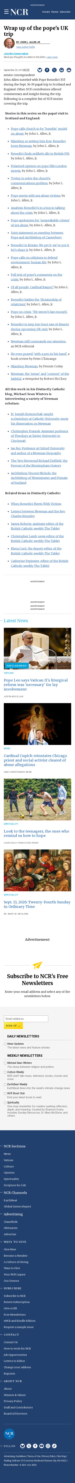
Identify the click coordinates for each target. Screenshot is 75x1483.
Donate (46, 11)
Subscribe (65, 11)
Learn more (52, 57)
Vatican (9, 673)
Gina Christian (12, 772)
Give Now (10, 1249)
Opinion (9, 1172)
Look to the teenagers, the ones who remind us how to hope (36, 833)
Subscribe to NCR (15, 1296)
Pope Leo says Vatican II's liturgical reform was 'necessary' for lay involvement (36, 684)
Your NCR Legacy (14, 1274)
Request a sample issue (19, 1327)
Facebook (35, 1446)
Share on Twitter (54, 70)
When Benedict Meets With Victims (36, 504)
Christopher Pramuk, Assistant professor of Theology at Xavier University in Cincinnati (39, 435)
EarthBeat (10, 1200)
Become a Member (16, 1255)
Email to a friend (61, 70)
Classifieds (10, 1221)
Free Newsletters (15, 1314)
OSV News (26, 772)
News (7, 748)
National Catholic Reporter (9, 1434)
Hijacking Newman (24, 366)
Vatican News (17, 665)
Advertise (10, 1234)
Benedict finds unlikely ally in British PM (40, 153)
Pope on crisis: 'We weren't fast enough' (39, 312)
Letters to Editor (14, 1361)
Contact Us (11, 1342)
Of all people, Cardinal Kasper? (32, 287)
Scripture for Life (15, 1185)
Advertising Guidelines (15, 1456)
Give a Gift (10, 1308)
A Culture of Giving (16, 1262)
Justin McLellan (13, 696)
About (8, 1388)
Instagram (48, 1446)
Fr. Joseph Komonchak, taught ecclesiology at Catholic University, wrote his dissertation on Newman (39, 418)
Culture (9, 1166)
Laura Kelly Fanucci (16, 843)
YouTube (41, 1446)
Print (69, 70)
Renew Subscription (17, 1302)
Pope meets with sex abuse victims (35, 195)
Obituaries (10, 1228)
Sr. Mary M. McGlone (16, 914)
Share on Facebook (47, 70)
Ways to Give (12, 1268)
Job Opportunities (15, 1354)
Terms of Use (33, 1456)
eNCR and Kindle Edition (19, 1320)
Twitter (29, 1446)
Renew (54, 11)
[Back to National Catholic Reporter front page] (19, 12)
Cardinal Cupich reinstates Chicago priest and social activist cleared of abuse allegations (35, 760)
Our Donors (11, 1280)
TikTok (54, 1446)
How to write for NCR (17, 1348)
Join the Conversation (16, 53)
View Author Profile (25, 47)
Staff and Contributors (18, 1407)
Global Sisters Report (17, 1206)
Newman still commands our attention (38, 341)
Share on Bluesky (40, 70)
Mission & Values (15, 1395)
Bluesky (22, 1446)
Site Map (61, 1456)
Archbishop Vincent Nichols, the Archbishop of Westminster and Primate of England (39, 477)
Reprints (9, 1373)
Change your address (17, 1367)
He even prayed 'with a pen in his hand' (39, 354)
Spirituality (11, 824)
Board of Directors (15, 1413)
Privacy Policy (13, 1401)
